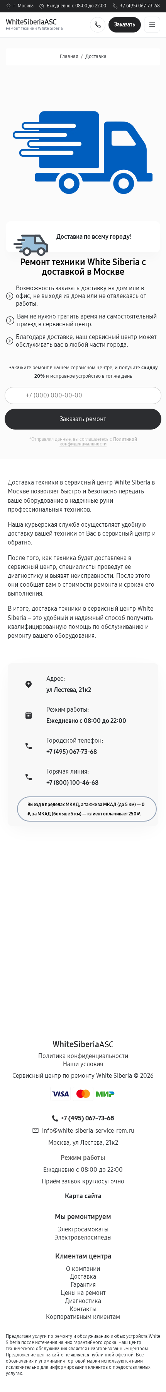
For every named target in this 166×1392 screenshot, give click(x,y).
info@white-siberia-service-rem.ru (88, 1130)
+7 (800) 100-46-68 (72, 782)
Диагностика (83, 1301)
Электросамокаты (83, 1229)
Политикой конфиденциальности (98, 442)
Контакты (83, 1309)
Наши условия (83, 1064)
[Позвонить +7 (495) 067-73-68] (97, 25)
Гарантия (83, 1284)
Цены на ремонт (83, 1292)
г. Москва (24, 6)
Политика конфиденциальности (83, 1056)
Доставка (83, 1276)
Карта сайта (83, 1196)
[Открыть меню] (152, 25)
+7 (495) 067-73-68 (140, 6)
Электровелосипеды (83, 1237)
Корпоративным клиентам (83, 1316)
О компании (83, 1268)
